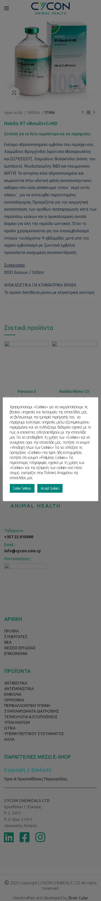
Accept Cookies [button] (50, 488)
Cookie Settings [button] (22, 488)
